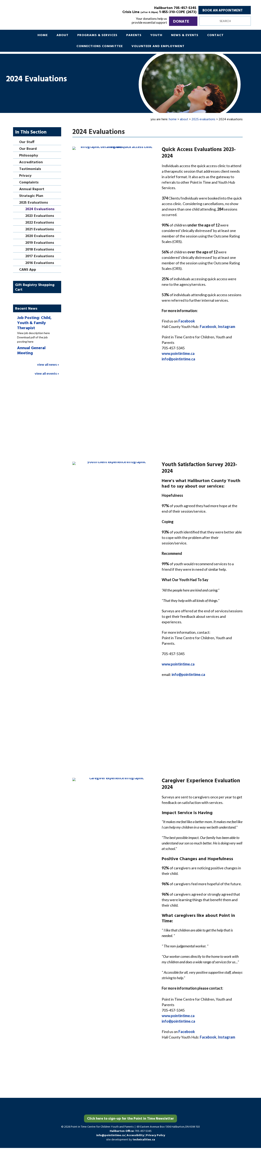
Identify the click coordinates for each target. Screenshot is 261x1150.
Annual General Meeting (31, 350)
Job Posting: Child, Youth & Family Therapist (34, 323)
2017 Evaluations (39, 256)
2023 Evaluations (39, 216)
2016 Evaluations (39, 263)
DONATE (181, 21)
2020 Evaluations (39, 236)
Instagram (226, 326)
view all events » (47, 373)
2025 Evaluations (33, 203)
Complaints (29, 182)
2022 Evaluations (39, 223)
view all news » (48, 364)
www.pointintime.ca (178, 353)
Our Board (28, 149)
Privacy (25, 176)
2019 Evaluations (39, 243)
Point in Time (56, 14)
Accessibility (136, 1135)
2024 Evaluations (39, 209)
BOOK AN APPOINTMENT (222, 10)
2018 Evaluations (39, 250)
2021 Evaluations (39, 229)
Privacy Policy (155, 1135)
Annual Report (31, 189)
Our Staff (26, 142)
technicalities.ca (144, 1139)
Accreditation (31, 162)
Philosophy (28, 156)
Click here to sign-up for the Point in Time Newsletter (130, 1118)
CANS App (27, 270)
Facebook (186, 321)
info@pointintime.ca (178, 359)
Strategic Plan (31, 196)
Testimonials (30, 169)
